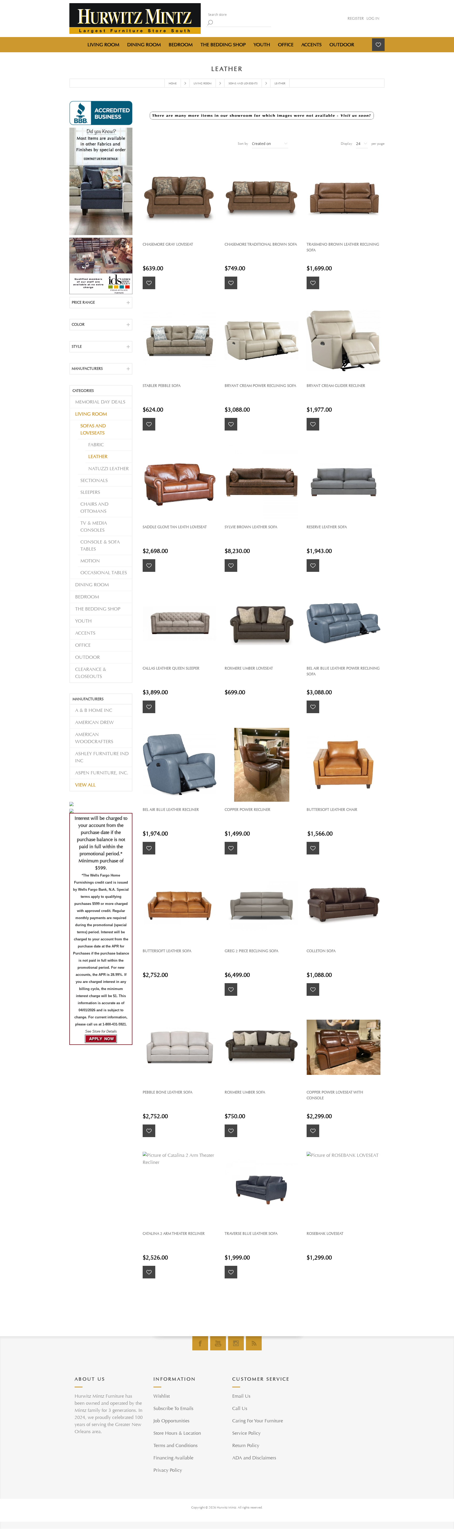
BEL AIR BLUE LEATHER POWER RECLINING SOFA (343, 671)
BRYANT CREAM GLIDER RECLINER (336, 385)
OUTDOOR (87, 657)
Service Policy (246, 1433)
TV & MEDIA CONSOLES (93, 526)
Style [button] (77, 346)
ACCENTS (85, 633)
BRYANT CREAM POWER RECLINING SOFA (260, 385)
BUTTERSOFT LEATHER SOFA (167, 951)
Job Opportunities (171, 1421)
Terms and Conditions (175, 1446)
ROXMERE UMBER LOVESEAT (249, 668)
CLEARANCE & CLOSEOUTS (90, 673)
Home (173, 83)
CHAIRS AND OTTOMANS (94, 507)
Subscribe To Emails (173, 1409)
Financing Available (173, 1458)
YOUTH (83, 621)
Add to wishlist (149, 283)
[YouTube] (218, 1343)
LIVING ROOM (91, 414)
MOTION (90, 561)
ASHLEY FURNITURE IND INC (102, 757)
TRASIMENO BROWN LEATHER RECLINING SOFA (343, 247)
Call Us (239, 1409)
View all (85, 785)
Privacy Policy (167, 1470)
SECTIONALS (94, 481)
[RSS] (254, 1343)
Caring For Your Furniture (257, 1421)
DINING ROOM (92, 585)
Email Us (241, 1396)
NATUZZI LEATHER (108, 469)
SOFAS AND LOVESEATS (93, 429)
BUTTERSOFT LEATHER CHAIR (332, 809)
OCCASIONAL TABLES (103, 573)
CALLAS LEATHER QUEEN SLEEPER (171, 668)
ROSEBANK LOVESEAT (325, 1233)
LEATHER (97, 457)
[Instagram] (236, 1343)
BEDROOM (87, 597)
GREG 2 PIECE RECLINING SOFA (251, 951)
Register (356, 18)
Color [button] (78, 324)
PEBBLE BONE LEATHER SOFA (167, 1092)
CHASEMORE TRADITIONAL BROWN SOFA (261, 244)
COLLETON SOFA (321, 951)
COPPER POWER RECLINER (247, 809)
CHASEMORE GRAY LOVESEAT (168, 244)
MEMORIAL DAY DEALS (100, 402)
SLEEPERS (90, 492)
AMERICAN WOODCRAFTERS (94, 738)
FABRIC (96, 445)
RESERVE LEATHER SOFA (327, 527)
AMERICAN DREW (94, 722)
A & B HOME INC (93, 710)
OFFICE (83, 645)
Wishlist (161, 1396)
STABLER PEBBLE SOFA (161, 385)
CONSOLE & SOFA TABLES (100, 545)
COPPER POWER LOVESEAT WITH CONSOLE (335, 1095)
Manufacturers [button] (87, 368)
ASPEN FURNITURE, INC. (101, 773)
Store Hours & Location (177, 1433)
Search (210, 23)
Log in (373, 18)
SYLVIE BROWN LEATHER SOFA (251, 527)
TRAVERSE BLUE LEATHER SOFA (251, 1233)
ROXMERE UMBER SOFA (245, 1092)
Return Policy (245, 1446)
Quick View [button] (182, 199)
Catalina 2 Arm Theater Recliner (174, 1233)
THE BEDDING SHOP (97, 609)
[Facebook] (200, 1343)
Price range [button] (83, 302)
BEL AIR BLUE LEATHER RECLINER (171, 809)
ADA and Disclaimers (254, 1458)
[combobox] (237, 14)
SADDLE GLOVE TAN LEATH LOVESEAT (175, 527)
